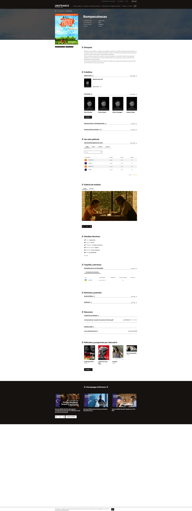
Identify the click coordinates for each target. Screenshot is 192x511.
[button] (135, 194)
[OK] (112, 509)
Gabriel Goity (131, 112)
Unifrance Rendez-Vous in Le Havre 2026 (108, 1)
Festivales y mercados (95, 6)
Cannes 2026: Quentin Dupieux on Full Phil (66, 409)
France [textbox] (86, 152)
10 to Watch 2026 (121, 1)
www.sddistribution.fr (91, 331)
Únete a (130, 6)
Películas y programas (77, 6)
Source (130, 174)
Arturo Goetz (102, 112)
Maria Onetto (88, 112)
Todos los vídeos (71, 416)
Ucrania (90, 280)
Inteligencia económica (115, 6)
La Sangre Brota (89, 361)
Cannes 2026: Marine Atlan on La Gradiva (96, 409)
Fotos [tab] (84, 188)
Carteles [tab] (91, 188)
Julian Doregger (117, 112)
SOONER (90, 163)
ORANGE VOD (90, 159)
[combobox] (93, 152)
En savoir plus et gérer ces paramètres (62, 510)
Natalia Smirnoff (101, 20)
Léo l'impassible (132, 353)
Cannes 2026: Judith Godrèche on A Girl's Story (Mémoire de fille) (123, 409)
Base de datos (105, 6)
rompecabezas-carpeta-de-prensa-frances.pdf (98, 320)
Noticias (86, 6)
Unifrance (125, 6)
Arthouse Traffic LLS (102, 280)
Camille (114, 361)
